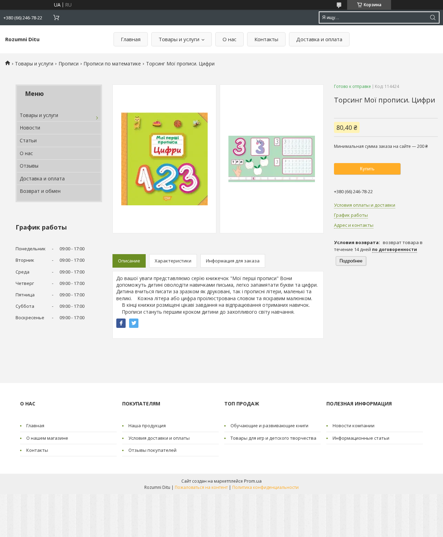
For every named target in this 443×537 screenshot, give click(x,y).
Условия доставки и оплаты (159, 438)
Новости (30, 127)
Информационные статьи (361, 438)
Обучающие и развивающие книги (269, 425)
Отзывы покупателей (152, 450)
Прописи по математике (112, 63)
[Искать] (432, 17)
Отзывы (29, 165)
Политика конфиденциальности (265, 487)
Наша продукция (147, 425)
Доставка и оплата (319, 39)
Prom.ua (253, 481)
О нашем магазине (47, 438)
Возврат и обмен (40, 191)
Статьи (28, 140)
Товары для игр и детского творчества (273, 438)
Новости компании (353, 425)
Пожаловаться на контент (201, 487)
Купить (367, 168)
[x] (133, 323)
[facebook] (121, 323)
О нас (229, 39)
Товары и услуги (179, 39)
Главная (131, 39)
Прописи (68, 63)
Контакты (266, 39)
